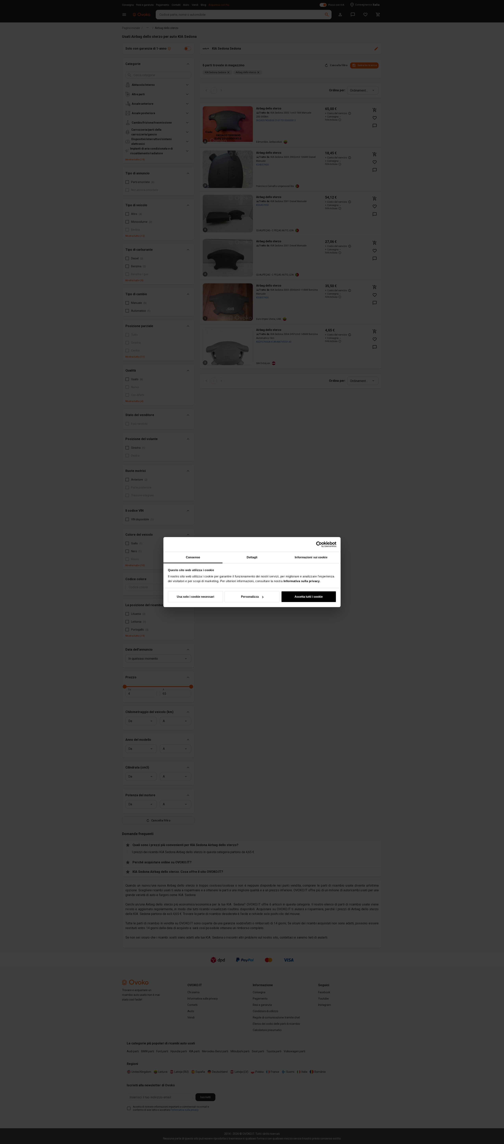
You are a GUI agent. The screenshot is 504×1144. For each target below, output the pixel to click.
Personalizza (250, 596)
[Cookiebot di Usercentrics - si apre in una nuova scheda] (319, 544)
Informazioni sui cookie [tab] (311, 557)
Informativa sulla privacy (302, 581)
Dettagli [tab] (252, 557)
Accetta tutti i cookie (309, 596)
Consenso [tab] (193, 557)
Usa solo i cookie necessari (195, 596)
